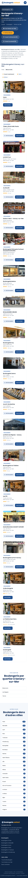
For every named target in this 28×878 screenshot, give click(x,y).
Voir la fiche (7, 105)
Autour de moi (8, 33)
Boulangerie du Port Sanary (12, 558)
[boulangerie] (14, 639)
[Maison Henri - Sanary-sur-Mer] (14, 208)
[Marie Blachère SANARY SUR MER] (14, 516)
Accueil (3, 24)
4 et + (20, 74)
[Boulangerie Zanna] (14, 363)
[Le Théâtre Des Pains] (14, 608)
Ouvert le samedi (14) (10, 41)
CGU (14, 872)
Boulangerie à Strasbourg (8, 852)
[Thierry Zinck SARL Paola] (14, 116)
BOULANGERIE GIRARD (10, 312)
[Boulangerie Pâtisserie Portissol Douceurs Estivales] (14, 239)
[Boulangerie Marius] (14, 271)
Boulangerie (12, 3)
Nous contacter (5, 864)
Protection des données (9, 873)
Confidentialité (19, 872)
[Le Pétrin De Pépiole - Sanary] (14, 424)
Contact (22, 873)
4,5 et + (6, 77)
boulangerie (7, 650)
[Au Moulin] (14, 177)
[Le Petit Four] (14, 147)
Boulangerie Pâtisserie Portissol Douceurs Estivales (13, 250)
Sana (5, 97)
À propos (18, 873)
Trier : (3, 69)
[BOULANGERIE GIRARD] (14, 302)
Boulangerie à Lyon (6, 845)
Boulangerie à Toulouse (7, 850)
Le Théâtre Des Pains (9, 619)
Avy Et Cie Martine (9, 404)
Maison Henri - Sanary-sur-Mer (13, 218)
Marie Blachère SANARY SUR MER (13, 527)
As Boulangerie (8, 588)
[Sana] (14, 87)
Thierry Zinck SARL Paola (11, 126)
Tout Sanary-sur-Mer (10, 28)
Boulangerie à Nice (6, 847)
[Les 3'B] (14, 486)
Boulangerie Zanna (9, 373)
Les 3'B (5, 496)
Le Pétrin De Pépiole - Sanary (12, 435)
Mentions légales (9, 872)
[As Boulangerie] (14, 578)
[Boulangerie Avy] (14, 332)
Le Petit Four (7, 157)
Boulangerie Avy (8, 343)
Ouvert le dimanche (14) (11, 37)
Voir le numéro (9, 135)
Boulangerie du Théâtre (10, 465)
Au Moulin (6, 188)
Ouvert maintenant (9, 74)
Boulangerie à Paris (6, 840)
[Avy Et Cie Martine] (14, 394)
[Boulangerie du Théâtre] (14, 455)
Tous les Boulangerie (6, 860)
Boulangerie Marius (9, 281)
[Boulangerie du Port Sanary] (14, 547)
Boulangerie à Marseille (7, 843)
